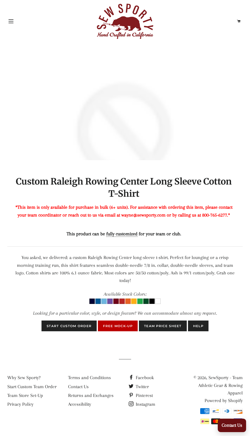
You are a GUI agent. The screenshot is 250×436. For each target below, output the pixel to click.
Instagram (145, 404)
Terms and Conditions (89, 377)
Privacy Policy (20, 404)
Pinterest (144, 395)
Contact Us (78, 386)
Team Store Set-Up (25, 395)
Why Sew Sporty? (24, 377)
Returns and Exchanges (91, 395)
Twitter (142, 386)
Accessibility (79, 404)
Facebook (144, 377)
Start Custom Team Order (32, 386)
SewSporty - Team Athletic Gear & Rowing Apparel (220, 385)
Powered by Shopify (224, 400)
